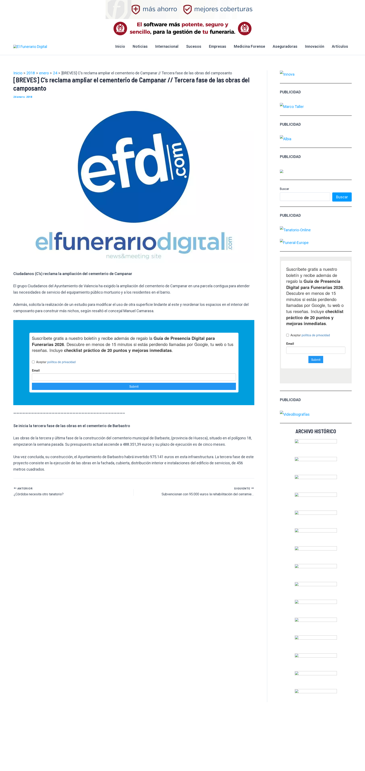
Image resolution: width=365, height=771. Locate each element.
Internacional (166, 46)
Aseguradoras (285, 46)
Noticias (140, 46)
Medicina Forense (249, 46)
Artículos (340, 46)
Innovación (314, 46)
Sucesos (193, 46)
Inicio (120, 46)
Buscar (284, 189)
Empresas (217, 46)
